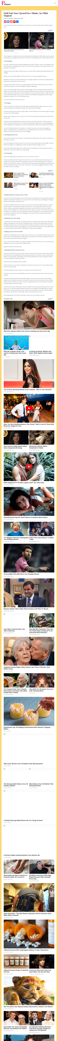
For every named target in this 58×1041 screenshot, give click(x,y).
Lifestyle (16, 18)
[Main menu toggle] (55, 3)
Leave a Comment (8, 18)
